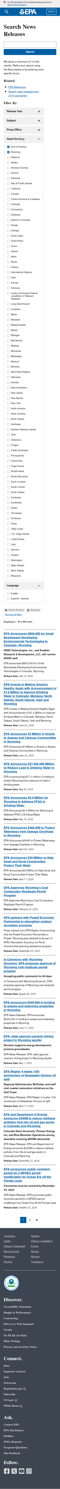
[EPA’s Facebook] (7, 1471)
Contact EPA (11, 1424)
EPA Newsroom (17, 87)
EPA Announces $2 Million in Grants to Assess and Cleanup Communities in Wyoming (30, 738)
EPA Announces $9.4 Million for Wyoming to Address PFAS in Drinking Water (26, 802)
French (34, 1246)
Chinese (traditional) (15, 1246)
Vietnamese (37, 1262)
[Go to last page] (37, 1220)
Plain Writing (12, 1341)
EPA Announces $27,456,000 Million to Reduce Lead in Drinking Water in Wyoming (29, 768)
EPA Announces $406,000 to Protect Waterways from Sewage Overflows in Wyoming (29, 832)
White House (11, 1405)
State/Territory (15, 139)
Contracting (11, 1318)
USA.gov (9, 1400)
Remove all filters (13, 615)
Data (6, 1365)
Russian (35, 1256)
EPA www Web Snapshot (19, 1324)
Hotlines (9, 1436)
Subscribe (9, 1394)
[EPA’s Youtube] (21, 1471)
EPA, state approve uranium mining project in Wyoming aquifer (29, 1038)
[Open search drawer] (7, 12)
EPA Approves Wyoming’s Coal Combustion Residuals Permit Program (26, 892)
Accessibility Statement (17, 1306)
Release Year (14, 111)
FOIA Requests (13, 1441)
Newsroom (10, 1383)
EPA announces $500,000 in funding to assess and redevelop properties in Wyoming (29, 1006)
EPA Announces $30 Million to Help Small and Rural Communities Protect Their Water (29, 862)
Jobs (6, 1377)
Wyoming (35, 610)
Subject (11, 120)
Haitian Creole (11, 1251)
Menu (51, 11)
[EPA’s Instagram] (29, 1471)
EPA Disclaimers (14, 1430)
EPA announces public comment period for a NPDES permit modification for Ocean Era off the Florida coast (27, 1175)
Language (13, 585)
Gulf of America (16, 610)
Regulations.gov (13, 1388)
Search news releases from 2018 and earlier (23, 93)
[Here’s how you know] (30, 4)
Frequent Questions (15, 1447)
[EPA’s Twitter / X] (14, 1471)
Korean (35, 1251)
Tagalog (8, 1262)
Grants (8, 1329)
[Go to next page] (30, 1220)
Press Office (14, 130)
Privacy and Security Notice (20, 1347)
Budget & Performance (17, 1312)
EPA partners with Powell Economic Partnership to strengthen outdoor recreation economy (29, 922)
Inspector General (14, 1371)
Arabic (7, 1241)
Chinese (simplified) (41, 1241)
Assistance (9, 1236)
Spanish (35, 1236)
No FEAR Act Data (15, 1335)
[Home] (28, 11)
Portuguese (9, 1256)
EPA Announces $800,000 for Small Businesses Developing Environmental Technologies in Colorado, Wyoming (29, 639)
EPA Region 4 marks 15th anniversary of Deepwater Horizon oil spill (30, 1075)
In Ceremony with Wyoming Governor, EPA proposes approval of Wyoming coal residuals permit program (30, 965)
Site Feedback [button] (12, 1453)
